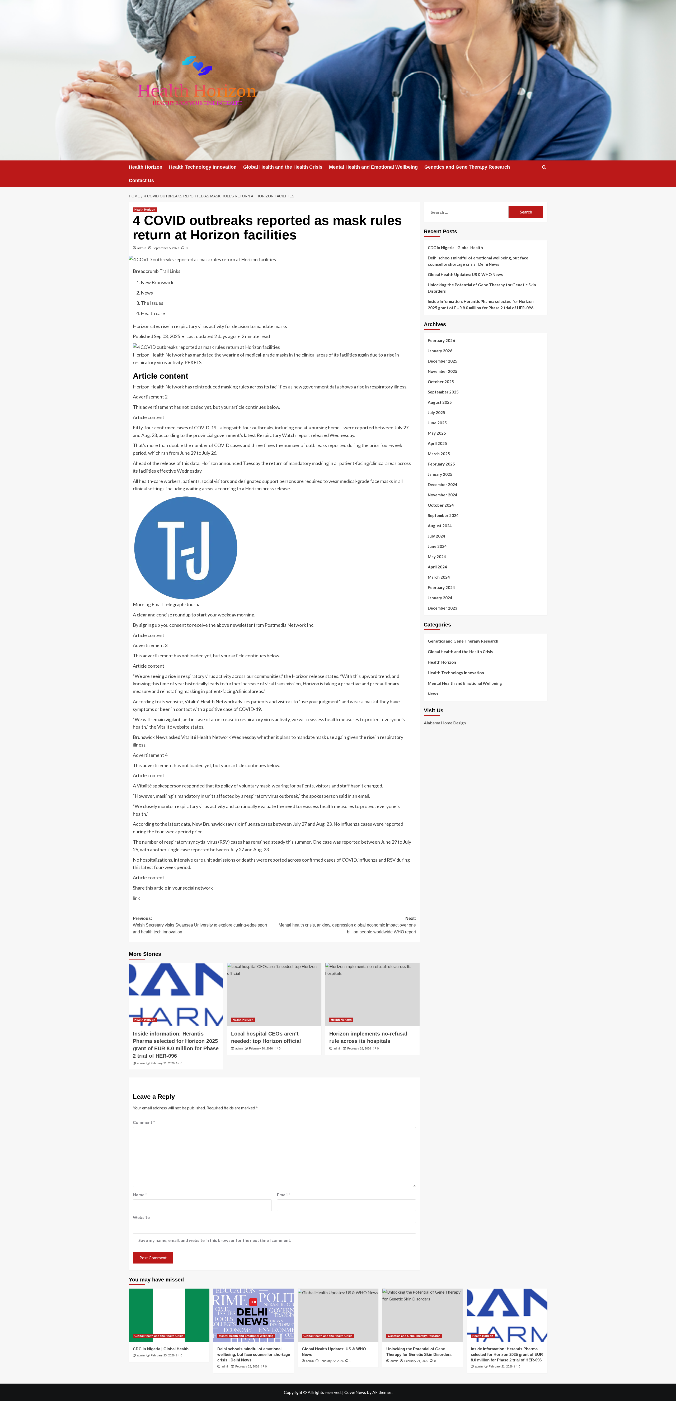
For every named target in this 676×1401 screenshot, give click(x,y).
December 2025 (442, 361)
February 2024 (441, 587)
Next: (347, 925)
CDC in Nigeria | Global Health (455, 247)
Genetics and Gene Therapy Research (467, 167)
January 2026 (440, 350)
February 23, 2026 (163, 1355)
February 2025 (441, 464)
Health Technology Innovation (203, 167)
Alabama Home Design (445, 722)
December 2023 (442, 608)
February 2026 (441, 340)
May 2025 (437, 433)
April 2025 (437, 443)
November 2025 (442, 371)
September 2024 (443, 515)
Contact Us (141, 180)
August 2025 (440, 402)
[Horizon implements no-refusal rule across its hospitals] (372, 994)
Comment (144, 1122)
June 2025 (437, 422)
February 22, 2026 (332, 1360)
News (433, 693)
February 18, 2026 (359, 1048)
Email (283, 1194)
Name (140, 1194)
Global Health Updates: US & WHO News (465, 274)
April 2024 (437, 566)
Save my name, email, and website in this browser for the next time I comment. (214, 1240)
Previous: (200, 925)
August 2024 (440, 525)
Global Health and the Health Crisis (282, 167)
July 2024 (436, 536)
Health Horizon (145, 167)
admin (141, 248)
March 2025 (439, 453)
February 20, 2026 (261, 1048)
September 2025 (443, 392)
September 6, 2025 (166, 248)
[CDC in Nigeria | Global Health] (169, 1315)
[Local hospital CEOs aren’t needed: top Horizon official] (274, 994)
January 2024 (440, 597)
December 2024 (442, 484)
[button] (544, 167)
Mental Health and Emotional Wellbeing (373, 167)
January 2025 (440, 474)
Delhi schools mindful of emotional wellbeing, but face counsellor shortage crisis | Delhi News (478, 261)
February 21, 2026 (163, 1063)
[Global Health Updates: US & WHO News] (338, 1315)
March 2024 (439, 577)
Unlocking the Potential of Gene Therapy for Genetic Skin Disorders (482, 287)
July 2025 (436, 412)
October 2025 (441, 381)
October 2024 (441, 505)
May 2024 (437, 556)
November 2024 (442, 494)
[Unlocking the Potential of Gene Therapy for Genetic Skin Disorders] (422, 1315)
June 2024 (437, 546)
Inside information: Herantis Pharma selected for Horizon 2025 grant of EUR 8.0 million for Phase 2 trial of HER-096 (481, 304)
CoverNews (355, 1392)
